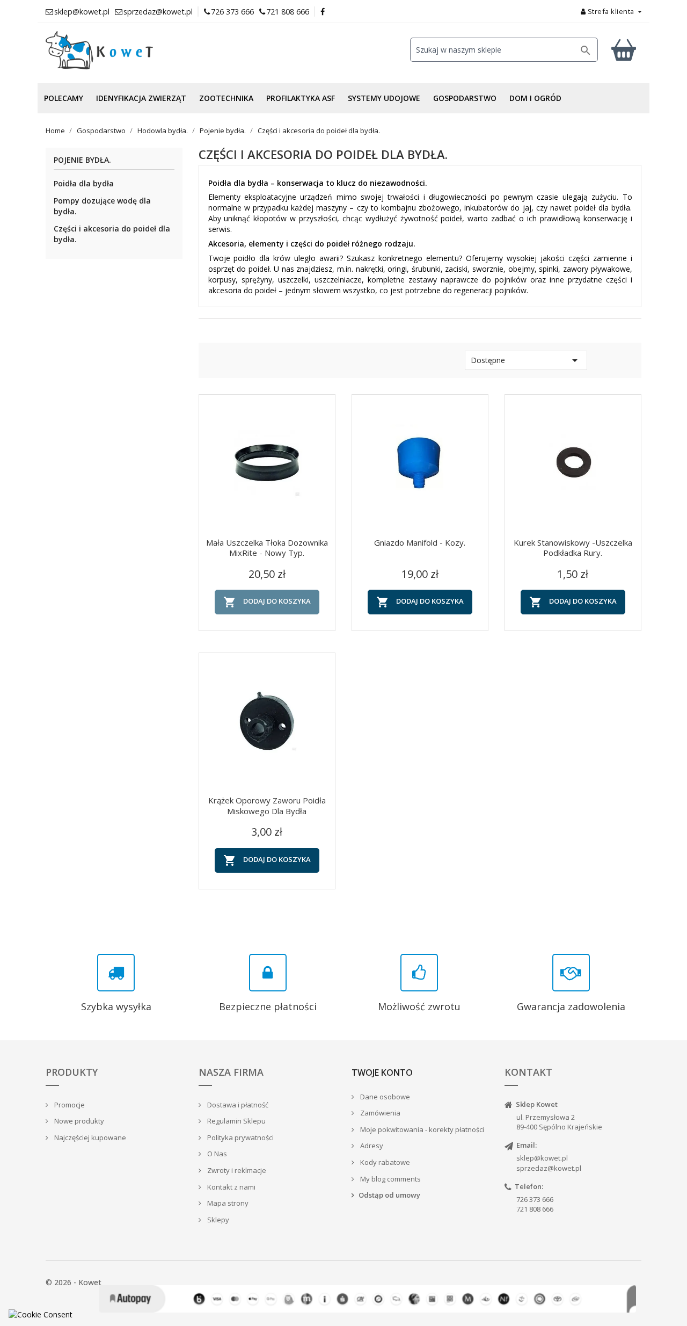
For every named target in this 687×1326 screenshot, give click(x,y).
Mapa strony (227, 1203)
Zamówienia (379, 1113)
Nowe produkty (78, 1121)
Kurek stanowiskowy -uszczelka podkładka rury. (573, 548)
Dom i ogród (535, 98)
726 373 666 (232, 11)
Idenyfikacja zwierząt (141, 98)
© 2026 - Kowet (73, 1282)
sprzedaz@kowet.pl (548, 1168)
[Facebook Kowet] (323, 11)
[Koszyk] (623, 50)
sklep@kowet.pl (542, 1158)
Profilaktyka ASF (300, 98)
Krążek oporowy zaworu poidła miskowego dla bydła (267, 805)
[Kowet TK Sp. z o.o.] (139, 50)
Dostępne (526, 360)
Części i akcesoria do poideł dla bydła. (112, 233)
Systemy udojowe (384, 98)
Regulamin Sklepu (236, 1121)
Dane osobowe (384, 1097)
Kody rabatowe (384, 1162)
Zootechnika (226, 98)
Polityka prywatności (240, 1137)
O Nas (216, 1153)
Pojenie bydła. (82, 160)
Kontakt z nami (230, 1187)
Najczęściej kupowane (89, 1137)
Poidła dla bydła (84, 183)
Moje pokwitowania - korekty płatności (421, 1129)
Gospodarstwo (464, 98)
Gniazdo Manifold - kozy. (419, 542)
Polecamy (63, 98)
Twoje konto (382, 1072)
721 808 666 (287, 11)
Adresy (371, 1145)
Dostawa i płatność (237, 1105)
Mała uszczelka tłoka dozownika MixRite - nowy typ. (267, 548)
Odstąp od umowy (389, 1195)
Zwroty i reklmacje (236, 1170)
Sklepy (217, 1219)
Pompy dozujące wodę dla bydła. (102, 205)
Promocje (69, 1105)
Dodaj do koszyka (267, 602)
